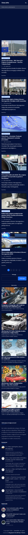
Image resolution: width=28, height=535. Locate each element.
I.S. (6, 447)
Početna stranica (5, 7)
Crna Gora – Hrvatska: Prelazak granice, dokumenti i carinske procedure (12, 138)
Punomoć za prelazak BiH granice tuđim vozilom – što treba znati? (15, 478)
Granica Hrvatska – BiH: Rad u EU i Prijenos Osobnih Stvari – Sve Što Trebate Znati (12, 62)
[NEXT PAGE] (19, 270)
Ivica (6, 458)
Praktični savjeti (5, 58)
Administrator (9, 490)
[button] (19, 270)
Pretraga (14, 274)
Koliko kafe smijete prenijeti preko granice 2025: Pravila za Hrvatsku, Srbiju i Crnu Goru (12, 215)
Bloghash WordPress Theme (17, 532)
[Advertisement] (14, 23)
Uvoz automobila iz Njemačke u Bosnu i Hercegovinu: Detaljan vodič (15, 521)
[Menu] (25, 2)
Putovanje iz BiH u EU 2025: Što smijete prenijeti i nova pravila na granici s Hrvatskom (14, 176)
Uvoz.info (5, 3)
